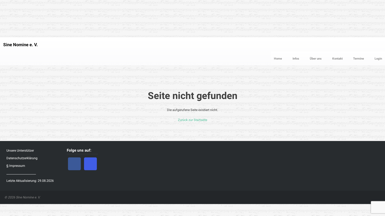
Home (278, 58)
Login (378, 58)
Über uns (315, 58)
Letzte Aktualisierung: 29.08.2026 (30, 181)
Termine (358, 58)
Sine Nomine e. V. (20, 44)
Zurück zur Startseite (192, 120)
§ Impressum (15, 166)
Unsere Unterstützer (20, 150)
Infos (295, 58)
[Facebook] (74, 163)
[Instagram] (90, 163)
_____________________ (21, 173)
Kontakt (337, 58)
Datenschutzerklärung (21, 158)
